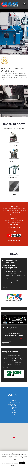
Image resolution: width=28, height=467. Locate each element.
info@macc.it (14, 410)
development (13, 269)
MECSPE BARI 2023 (10, 351)
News (8, 269)
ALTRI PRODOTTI (14, 178)
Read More (5, 287)
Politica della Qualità (14, 227)
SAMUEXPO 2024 (9, 327)
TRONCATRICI (14, 161)
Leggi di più (14, 465)
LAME (14, 194)
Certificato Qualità (14, 224)
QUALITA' (14, 218)
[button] (14, 437)
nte (17, 214)
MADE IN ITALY (14, 206)
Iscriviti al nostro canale (14, 240)
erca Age (13, 214)
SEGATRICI (14, 145)
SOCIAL (14, 231)
